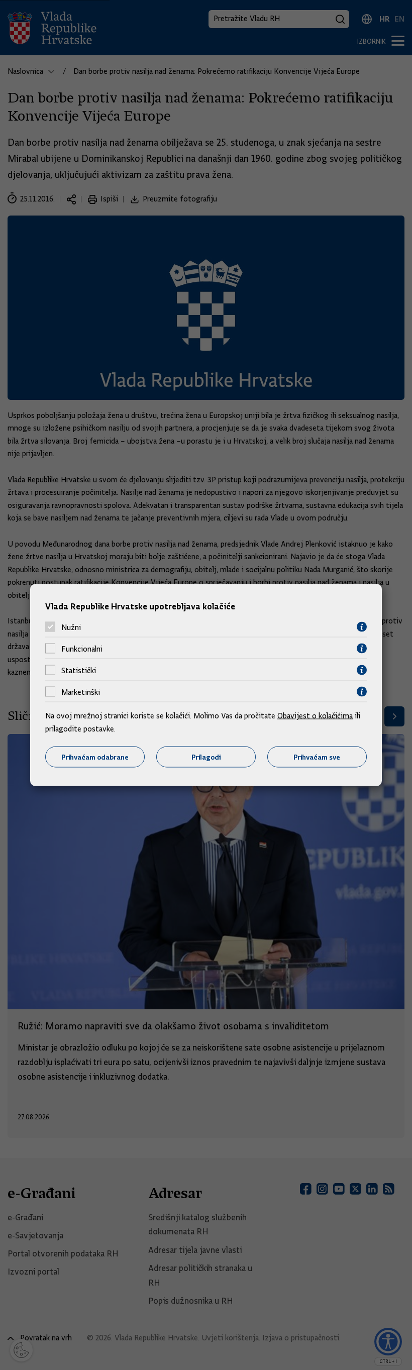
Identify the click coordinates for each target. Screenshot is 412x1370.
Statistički (78, 670)
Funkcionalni (81, 648)
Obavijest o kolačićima (315, 715)
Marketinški (80, 691)
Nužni (71, 626)
